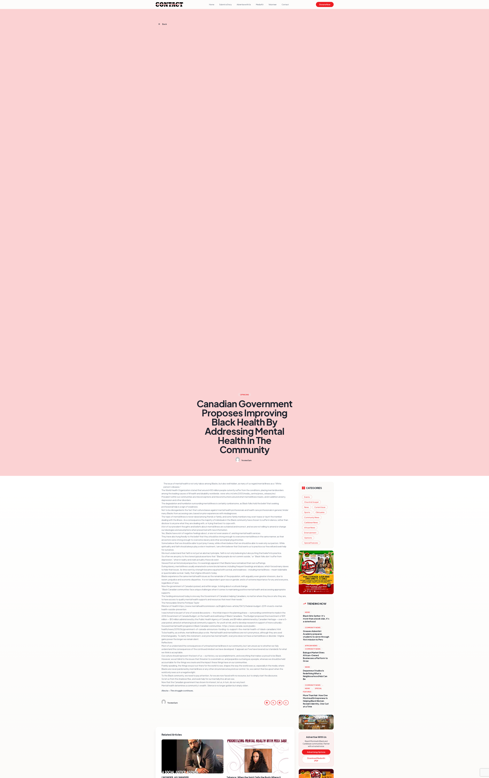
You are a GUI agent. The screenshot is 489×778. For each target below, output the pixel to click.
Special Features (311, 543)
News (306, 507)
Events (307, 497)
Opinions (308, 538)
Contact (285, 4)
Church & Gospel (311, 502)
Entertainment (310, 532)
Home (211, 4)
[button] (267, 702)
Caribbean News (311, 522)
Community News (311, 517)
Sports (307, 512)
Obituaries (320, 512)
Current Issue (319, 507)
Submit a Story (225, 4)
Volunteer (273, 4)
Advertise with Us (244, 4)
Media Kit (259, 4)
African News (309, 527)
